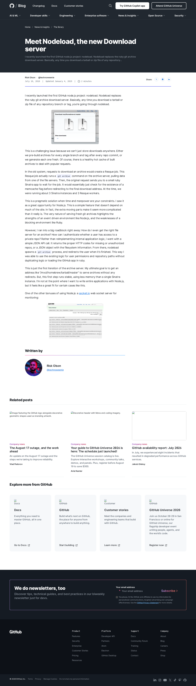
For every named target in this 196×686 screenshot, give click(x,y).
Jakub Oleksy (138, 464)
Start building (67, 545)
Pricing (75, 655)
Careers (164, 646)
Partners (105, 641)
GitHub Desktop (108, 655)
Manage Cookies (50, 679)
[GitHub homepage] (12, 5)
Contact (134, 655)
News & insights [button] (127, 15)
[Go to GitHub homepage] (16, 633)
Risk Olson (30, 77)
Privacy (38, 679)
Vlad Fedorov (16, 464)
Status (134, 650)
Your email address (125, 587)
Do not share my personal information (74, 679)
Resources (77, 660)
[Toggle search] (110, 6)
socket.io (84, 293)
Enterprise (76, 646)
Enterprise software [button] (95, 15)
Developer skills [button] (38, 15)
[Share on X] (156, 79)
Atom (103, 646)
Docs (133, 636)
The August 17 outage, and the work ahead (34, 449)
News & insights (42, 27)
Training (134, 646)
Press (163, 650)
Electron (105, 650)
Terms (30, 679)
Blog (22, 6)
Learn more (110, 545)
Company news (17, 444)
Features (76, 636)
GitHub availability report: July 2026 (157, 448)
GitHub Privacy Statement (148, 603)
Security (76, 641)
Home (27, 27)
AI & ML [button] (14, 15)
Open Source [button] (155, 15)
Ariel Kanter (76, 471)
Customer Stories (80, 650)
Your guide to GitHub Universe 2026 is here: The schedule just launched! (97, 449)
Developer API (108, 636)
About (163, 636)
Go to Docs (20, 545)
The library (59, 27)
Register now (156, 545)
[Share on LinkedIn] (169, 79)
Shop (162, 655)
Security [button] (179, 15)
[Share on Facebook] (163, 79)
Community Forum (139, 641)
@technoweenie (46, 77)
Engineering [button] (66, 15)
